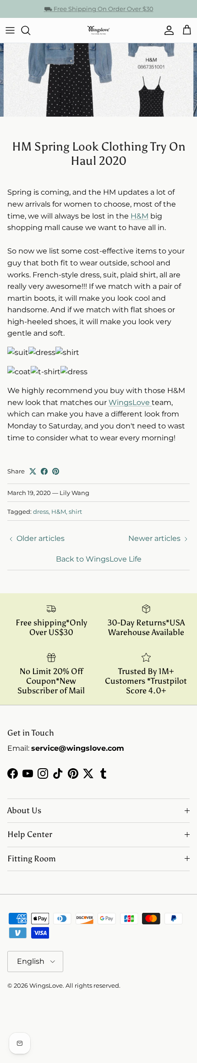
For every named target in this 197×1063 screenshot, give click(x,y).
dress (41, 511)
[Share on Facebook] (44, 471)
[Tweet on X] (32, 471)
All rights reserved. (93, 985)
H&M (139, 216)
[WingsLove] (98, 30)
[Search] (30, 30)
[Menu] (10, 30)
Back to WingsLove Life (99, 559)
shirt (75, 511)
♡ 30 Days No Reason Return (99, 12)
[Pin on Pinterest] (55, 471)
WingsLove (130, 402)
